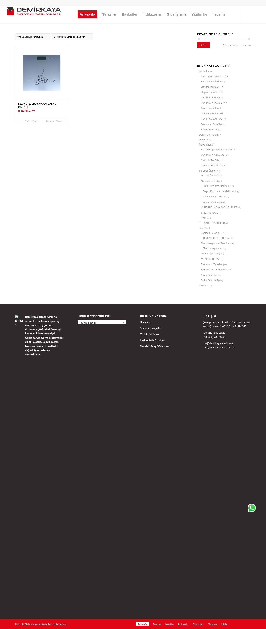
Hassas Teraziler (210, 253)
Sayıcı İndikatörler (210, 160)
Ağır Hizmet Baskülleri (212, 76)
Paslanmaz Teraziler (212, 264)
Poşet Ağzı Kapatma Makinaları (219, 191)
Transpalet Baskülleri (212, 124)
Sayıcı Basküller (209, 108)
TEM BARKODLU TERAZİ (216, 237)
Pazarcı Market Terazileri (214, 269)
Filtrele (203, 44)
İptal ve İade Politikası (152, 340)
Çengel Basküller (210, 86)
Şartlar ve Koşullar (150, 328)
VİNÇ (204, 217)
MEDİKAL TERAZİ (210, 259)
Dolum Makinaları (208, 134)
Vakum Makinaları (212, 202)
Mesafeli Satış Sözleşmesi (155, 346)
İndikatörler (205, 144)
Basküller (204, 71)
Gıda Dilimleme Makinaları (217, 185)
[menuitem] (87, 14)
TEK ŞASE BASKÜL (211, 118)
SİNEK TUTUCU (209, 212)
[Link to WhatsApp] (258, 14)
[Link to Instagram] (246, 14)
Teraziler (203, 228)
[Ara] (231, 14)
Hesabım (145, 322)
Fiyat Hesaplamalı (212, 248)
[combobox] (102, 322)
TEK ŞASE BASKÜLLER (212, 223)
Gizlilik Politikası (149, 334)
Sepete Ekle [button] (30, 121)
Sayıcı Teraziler (209, 274)
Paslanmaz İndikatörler (213, 154)
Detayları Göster (54, 121)
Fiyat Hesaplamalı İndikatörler (217, 149)
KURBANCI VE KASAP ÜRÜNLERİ (219, 207)
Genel (202, 139)
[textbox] (102, 322)
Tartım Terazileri (209, 280)
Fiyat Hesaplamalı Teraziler (215, 243)
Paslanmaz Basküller (212, 102)
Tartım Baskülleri (209, 113)
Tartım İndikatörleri (210, 165)
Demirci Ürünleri (209, 175)
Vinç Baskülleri (209, 129)
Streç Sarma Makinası (214, 196)
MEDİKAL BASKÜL (211, 97)
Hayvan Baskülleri (210, 92)
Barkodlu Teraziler (210, 232)
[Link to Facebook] (252, 14)
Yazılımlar (204, 285)
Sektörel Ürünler (207, 170)
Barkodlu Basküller (211, 81)
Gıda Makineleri (209, 180)
